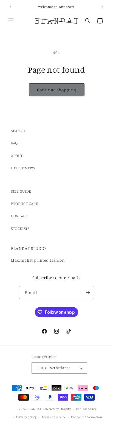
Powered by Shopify (57, 409)
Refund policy (86, 409)
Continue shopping (56, 89)
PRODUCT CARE (24, 203)
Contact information (86, 417)
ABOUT (17, 155)
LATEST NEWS (23, 168)
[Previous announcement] (10, 7)
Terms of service (54, 417)
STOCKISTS (20, 228)
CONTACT (19, 215)
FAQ (14, 143)
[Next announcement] (103, 7)
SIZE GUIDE (21, 191)
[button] (11, 21)
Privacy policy (26, 417)
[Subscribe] (88, 292)
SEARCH (18, 130)
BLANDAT (35, 409)
